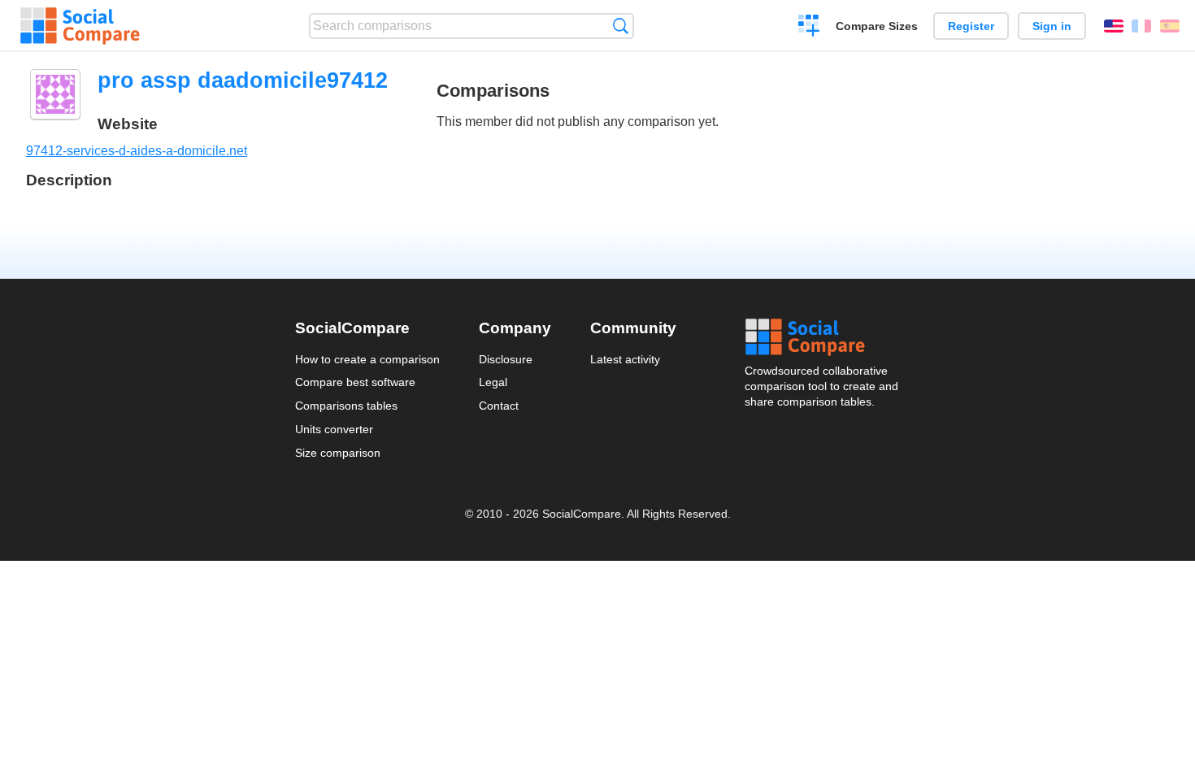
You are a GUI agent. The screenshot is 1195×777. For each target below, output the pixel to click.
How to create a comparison (367, 359)
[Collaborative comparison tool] (80, 26)
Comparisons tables (346, 405)
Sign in (1051, 26)
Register (971, 26)
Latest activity (625, 359)
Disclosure (505, 359)
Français (1141, 26)
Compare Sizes (877, 26)
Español (1170, 26)
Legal (493, 381)
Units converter (334, 429)
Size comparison (337, 452)
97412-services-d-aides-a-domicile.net (136, 151)
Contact (499, 405)
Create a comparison (809, 28)
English (1113, 26)
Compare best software (355, 381)
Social (823, 337)
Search (620, 25)
